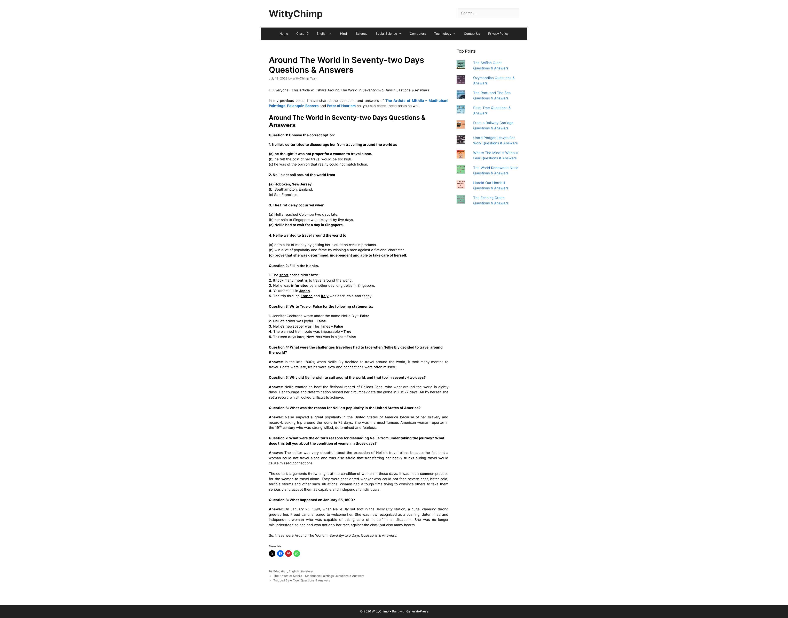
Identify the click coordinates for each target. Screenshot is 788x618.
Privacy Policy (498, 34)
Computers (418, 34)
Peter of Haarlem (341, 106)
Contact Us (472, 34)
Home (283, 34)
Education (280, 571)
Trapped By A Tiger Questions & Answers (301, 580)
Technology (442, 34)
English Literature (301, 571)
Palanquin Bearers (303, 106)
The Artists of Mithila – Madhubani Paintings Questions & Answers (318, 576)
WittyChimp (296, 13)
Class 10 (302, 34)
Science (362, 34)
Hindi (344, 34)
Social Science (386, 34)
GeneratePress (417, 611)
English (322, 34)
